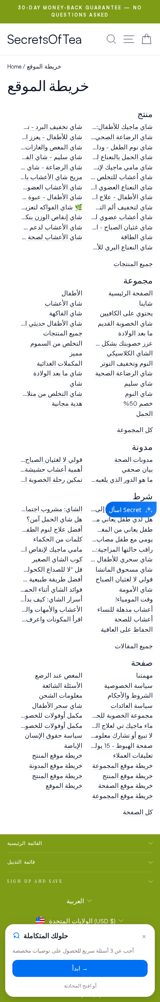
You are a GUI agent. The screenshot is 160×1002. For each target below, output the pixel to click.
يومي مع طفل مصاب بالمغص (113, 539)
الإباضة (73, 745)
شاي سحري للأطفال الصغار (115, 559)
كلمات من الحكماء (57, 539)
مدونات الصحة (133, 459)
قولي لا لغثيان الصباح (124, 579)
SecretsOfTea (44, 39)
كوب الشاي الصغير (57, 559)
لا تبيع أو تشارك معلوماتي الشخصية (106, 735)
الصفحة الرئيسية (130, 293)
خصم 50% (138, 403)
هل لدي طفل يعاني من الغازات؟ (110, 519)
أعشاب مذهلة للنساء (125, 609)
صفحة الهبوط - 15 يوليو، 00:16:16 (107, 745)
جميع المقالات (134, 646)
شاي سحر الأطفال (57, 705)
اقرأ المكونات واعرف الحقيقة (43, 619)
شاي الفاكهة (65, 313)
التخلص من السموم (56, 343)
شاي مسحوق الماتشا (124, 569)
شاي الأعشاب (63, 303)
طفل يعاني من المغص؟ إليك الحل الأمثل (99, 529)
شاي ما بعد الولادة (57, 373)
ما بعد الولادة (135, 333)
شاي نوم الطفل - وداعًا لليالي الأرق (105, 147)
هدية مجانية (67, 403)
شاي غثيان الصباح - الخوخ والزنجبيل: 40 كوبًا (92, 227)
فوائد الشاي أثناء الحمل (51, 589)
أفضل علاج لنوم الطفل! (51, 529)
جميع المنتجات (133, 264)
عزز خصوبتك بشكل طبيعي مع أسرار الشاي (95, 343)
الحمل (144, 413)
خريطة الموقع (64, 786)
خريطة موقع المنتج (57, 755)
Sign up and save (35, 881)
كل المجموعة (135, 430)
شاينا (146, 303)
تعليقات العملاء (133, 755)
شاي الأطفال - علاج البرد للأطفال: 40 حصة (94, 197)
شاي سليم (138, 383)
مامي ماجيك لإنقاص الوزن (47, 549)
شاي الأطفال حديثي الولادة (45, 323)
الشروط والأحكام (130, 695)
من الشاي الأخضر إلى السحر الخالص (104, 509)
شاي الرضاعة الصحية (124, 373)
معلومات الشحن (60, 695)
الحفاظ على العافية (127, 629)
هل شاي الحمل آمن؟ (54, 519)
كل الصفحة (138, 812)
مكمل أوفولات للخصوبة (51, 725)
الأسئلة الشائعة (62, 685)
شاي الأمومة (136, 589)
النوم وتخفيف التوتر (126, 363)
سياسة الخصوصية (128, 685)
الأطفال (71, 293)
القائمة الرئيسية (24, 843)
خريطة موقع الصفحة (125, 786)
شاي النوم (139, 393)
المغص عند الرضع (58, 675)
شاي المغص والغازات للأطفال (42, 147)
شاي (76, 383)
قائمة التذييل (21, 862)
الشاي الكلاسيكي (130, 353)
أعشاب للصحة (133, 619)
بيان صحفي (137, 469)
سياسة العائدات (132, 705)
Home (14, 66)
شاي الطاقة (137, 237)
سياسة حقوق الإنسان (53, 735)
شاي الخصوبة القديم (125, 323)
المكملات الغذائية (59, 363)
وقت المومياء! (134, 599)
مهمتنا (144, 675)
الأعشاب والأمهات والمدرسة (44, 609)
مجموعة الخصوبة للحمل (120, 715)
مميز (76, 353)
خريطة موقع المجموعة (122, 766)
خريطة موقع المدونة (55, 766)
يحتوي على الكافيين (126, 313)
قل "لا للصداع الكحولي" (51, 569)
